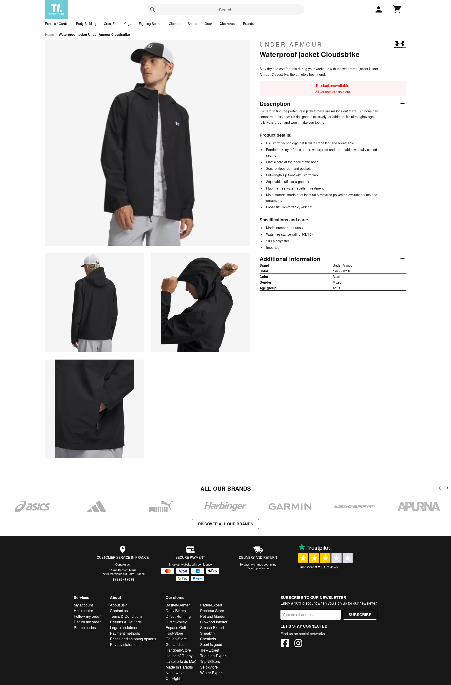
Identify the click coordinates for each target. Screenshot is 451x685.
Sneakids (208, 638)
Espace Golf (176, 627)
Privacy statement (125, 644)
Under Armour (291, 44)
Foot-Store (174, 633)
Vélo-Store (209, 667)
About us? (118, 605)
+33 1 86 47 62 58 (122, 579)
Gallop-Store (176, 638)
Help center (83, 610)
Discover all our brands (225, 524)
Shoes (192, 23)
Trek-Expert (209, 650)
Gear (208, 23)
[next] (447, 489)
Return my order (87, 622)
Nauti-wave (175, 672)
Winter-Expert (211, 672)
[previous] (439, 489)
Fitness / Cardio (57, 23)
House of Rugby (179, 655)
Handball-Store (178, 650)
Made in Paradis (179, 667)
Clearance (228, 23)
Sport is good (211, 644)
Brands (248, 23)
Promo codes (85, 627)
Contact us (122, 564)
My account (83, 605)
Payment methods (125, 633)
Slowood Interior (213, 622)
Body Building (86, 23)
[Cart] (397, 9)
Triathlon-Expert (213, 655)
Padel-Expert (211, 605)
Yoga (127, 23)
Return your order (258, 568)
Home (49, 34)
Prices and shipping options (133, 638)
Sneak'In (207, 633)
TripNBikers (210, 661)
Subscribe (360, 614)
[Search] (152, 9)
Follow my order (87, 616)
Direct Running (178, 616)
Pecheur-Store (212, 610)
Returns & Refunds (126, 622)
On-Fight (173, 678)
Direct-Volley (176, 622)
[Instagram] (298, 643)
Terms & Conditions (126, 616)
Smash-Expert (212, 627)
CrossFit (110, 23)
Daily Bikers (176, 610)
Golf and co (175, 644)
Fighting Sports (150, 23)
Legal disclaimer (123, 627)
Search (225, 9)
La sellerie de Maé (181, 661)
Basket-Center (178, 605)
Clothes (174, 23)
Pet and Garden (213, 616)
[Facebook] (285, 643)
